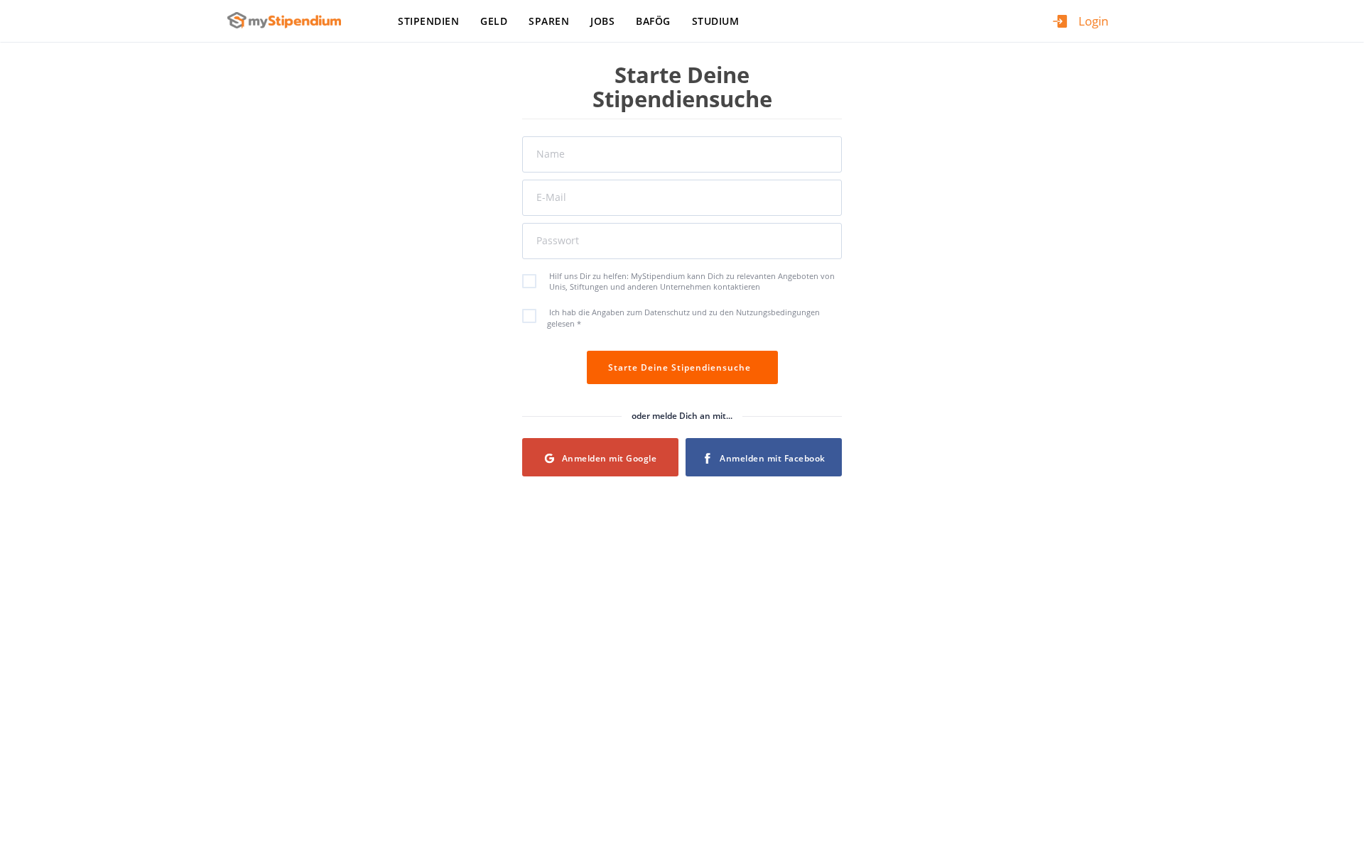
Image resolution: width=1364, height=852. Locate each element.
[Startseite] (289, 20)
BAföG (653, 21)
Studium (716, 21)
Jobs (602, 21)
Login (1093, 21)
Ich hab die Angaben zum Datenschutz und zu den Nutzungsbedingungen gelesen (683, 318)
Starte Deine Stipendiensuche (682, 367)
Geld (493, 21)
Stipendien (428, 21)
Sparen (549, 21)
